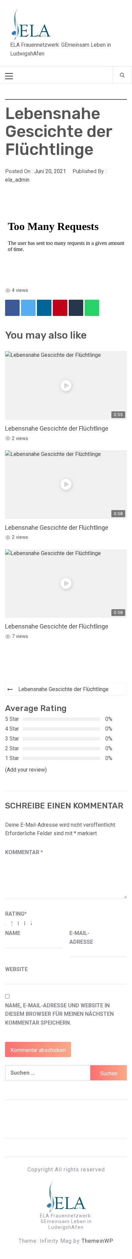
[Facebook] (12, 308)
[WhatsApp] (92, 308)
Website (16, 969)
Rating (16, 914)
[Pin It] (60, 308)
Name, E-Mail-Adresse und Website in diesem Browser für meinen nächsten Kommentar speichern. (59, 1014)
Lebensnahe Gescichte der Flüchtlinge (56, 428)
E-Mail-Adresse (81, 937)
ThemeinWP (97, 1241)
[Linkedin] (44, 308)
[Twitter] (28, 308)
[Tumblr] (76, 308)
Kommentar (24, 852)
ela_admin (17, 180)
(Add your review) (26, 769)
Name (12, 933)
